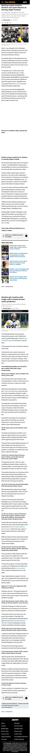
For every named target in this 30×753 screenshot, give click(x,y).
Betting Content (9, 286)
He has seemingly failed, (11, 391)
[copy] (10, 23)
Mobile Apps (4, 728)
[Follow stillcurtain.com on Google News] (26, 236)
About (3, 723)
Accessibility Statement (21, 736)
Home (2, 286)
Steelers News (9, 711)
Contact (3, 726)
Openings (17, 723)
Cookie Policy (18, 734)
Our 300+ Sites (18, 726)
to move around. (20, 568)
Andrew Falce (7, 308)
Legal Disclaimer (6, 736)
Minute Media (8, 743)
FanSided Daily (18, 728)
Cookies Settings (19, 739)
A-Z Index (4, 739)
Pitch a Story (4, 731)
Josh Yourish (6, 20)
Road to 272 (15, 83)
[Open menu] (2, 2)
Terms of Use (5, 734)
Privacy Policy (18, 731)
